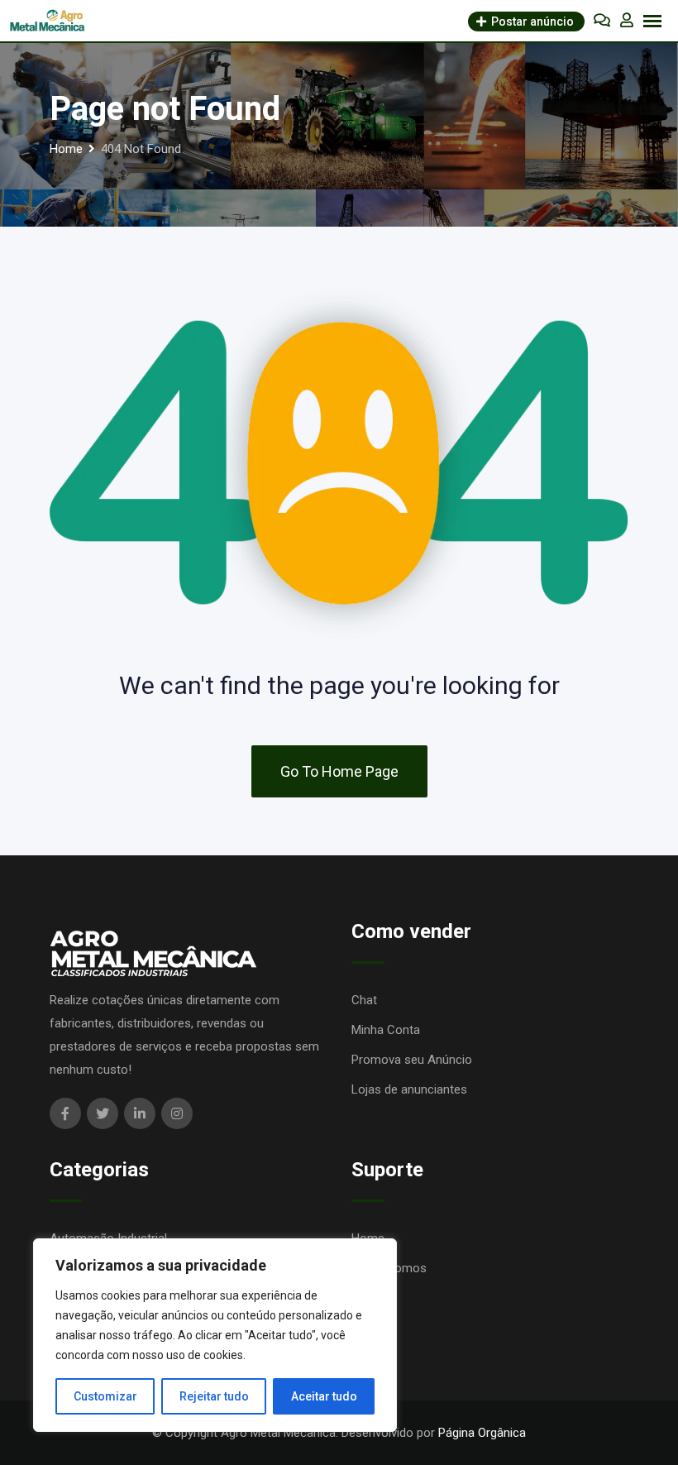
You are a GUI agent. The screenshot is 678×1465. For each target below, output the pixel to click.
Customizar (105, 1396)
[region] (215, 1335)
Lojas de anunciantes (409, 1089)
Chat (364, 1000)
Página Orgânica (482, 1432)
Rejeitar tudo (214, 1396)
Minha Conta (385, 1029)
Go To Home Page (339, 771)
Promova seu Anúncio (411, 1059)
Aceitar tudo (324, 1396)
